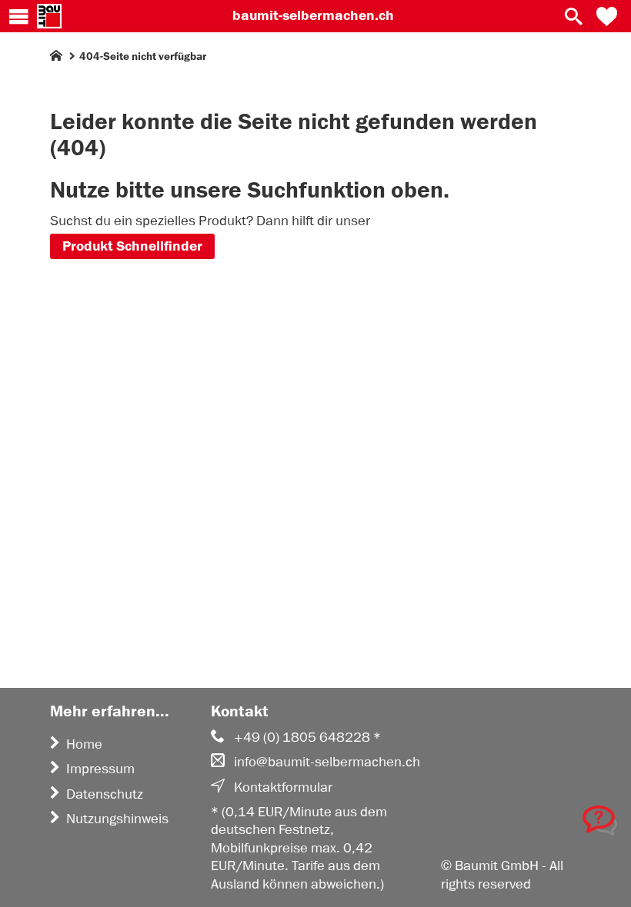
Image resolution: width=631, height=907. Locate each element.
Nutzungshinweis (117, 818)
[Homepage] (56, 59)
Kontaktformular (283, 787)
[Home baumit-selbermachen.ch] (49, 16)
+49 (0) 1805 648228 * (307, 737)
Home (84, 744)
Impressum (100, 768)
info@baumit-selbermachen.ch (327, 761)
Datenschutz (104, 794)
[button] (606, 16)
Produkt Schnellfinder (132, 246)
